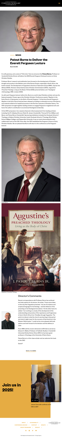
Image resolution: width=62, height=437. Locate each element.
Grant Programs (25, 427)
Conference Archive (21, 425)
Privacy (37, 427)
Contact (34, 425)
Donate (43, 425)
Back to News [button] (31, 350)
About (24, 422)
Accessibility (34, 422)
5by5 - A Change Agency (36, 435)
